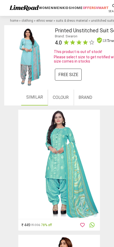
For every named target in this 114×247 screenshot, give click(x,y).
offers (89, 8)
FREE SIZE (68, 74)
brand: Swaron (66, 36)
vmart (102, 8)
